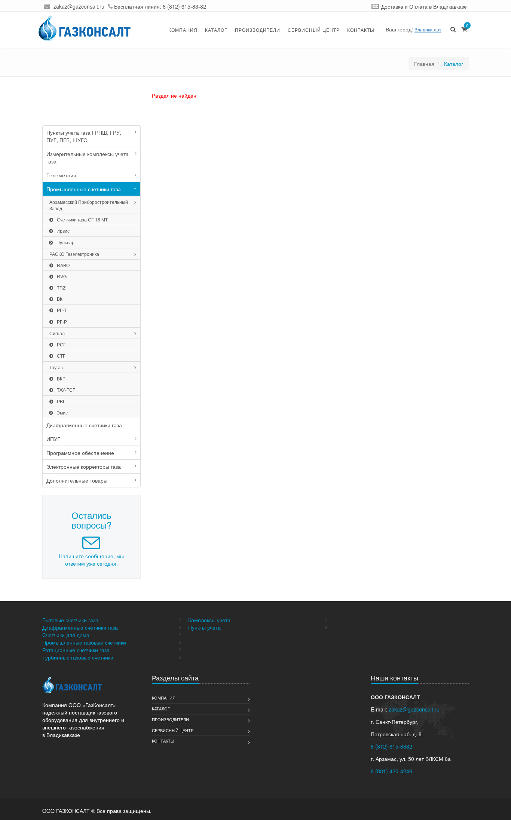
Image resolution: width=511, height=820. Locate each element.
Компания (183, 30)
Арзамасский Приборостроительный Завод (88, 205)
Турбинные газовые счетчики (77, 657)
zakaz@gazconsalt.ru (78, 6)
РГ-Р (62, 321)
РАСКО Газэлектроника (74, 254)
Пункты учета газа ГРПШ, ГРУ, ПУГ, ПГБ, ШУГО (83, 136)
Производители (257, 30)
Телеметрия (61, 175)
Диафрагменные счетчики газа (84, 425)
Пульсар (65, 242)
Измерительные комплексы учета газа (87, 157)
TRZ (61, 287)
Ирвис (63, 230)
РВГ (61, 401)
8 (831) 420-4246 (391, 771)
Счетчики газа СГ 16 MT (82, 219)
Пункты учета (204, 627)
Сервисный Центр (314, 30)
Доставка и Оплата (404, 6)
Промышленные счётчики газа (83, 189)
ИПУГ (53, 439)
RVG (62, 276)
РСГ (61, 344)
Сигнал (57, 333)
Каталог (216, 30)
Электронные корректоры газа (83, 466)
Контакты (360, 30)
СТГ (61, 355)
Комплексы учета (209, 620)
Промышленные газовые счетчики (84, 642)
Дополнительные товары (76, 480)
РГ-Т (62, 310)
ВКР (61, 378)
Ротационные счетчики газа (76, 650)
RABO (63, 265)
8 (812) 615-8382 (391, 746)
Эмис (62, 412)
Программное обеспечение (80, 452)
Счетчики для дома (65, 635)
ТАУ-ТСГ (66, 389)
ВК (59, 299)
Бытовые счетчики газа (70, 620)
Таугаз (56, 367)
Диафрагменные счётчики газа (80, 627)
